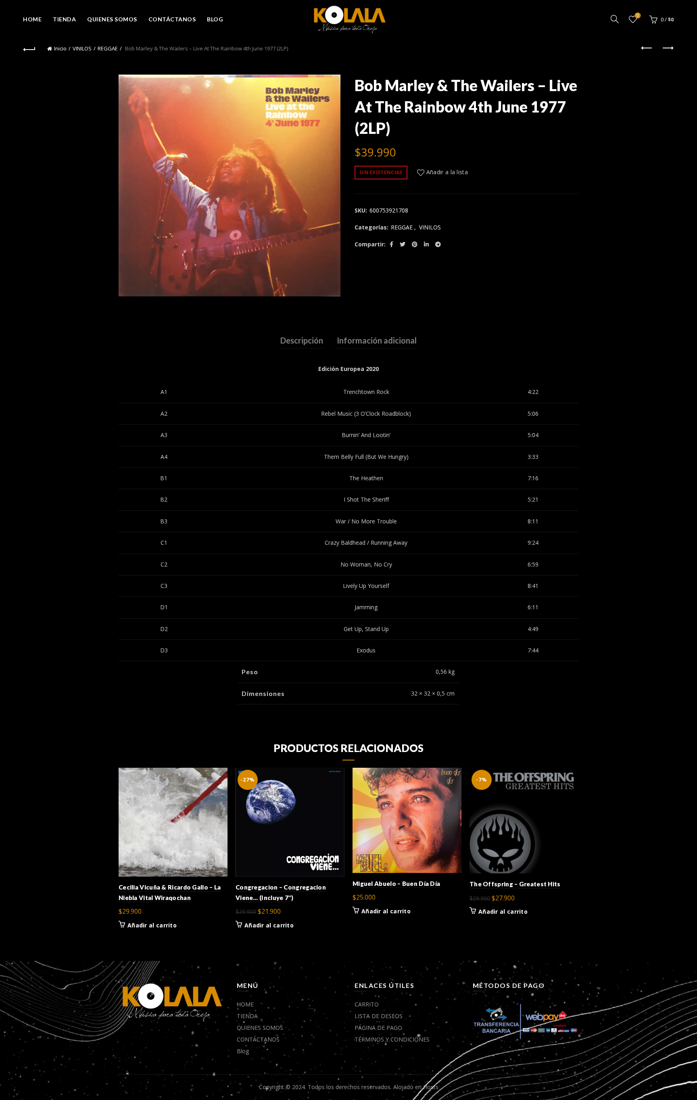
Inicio (60, 48)
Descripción (301, 340)
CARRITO (367, 1004)
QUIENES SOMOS (112, 19)
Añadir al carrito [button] (152, 925)
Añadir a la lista (447, 172)
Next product (667, 48)
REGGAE (108, 48)
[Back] (29, 48)
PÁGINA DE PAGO (378, 1027)
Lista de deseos (637, 15)
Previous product (647, 48)
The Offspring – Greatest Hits (515, 884)
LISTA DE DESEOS (379, 1016)
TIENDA (64, 19)
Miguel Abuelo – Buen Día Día (396, 883)
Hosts (430, 1087)
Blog (215, 19)
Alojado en (408, 1087)
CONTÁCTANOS (172, 19)
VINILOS (82, 48)
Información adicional (377, 340)
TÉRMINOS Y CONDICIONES (392, 1039)
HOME (32, 19)
